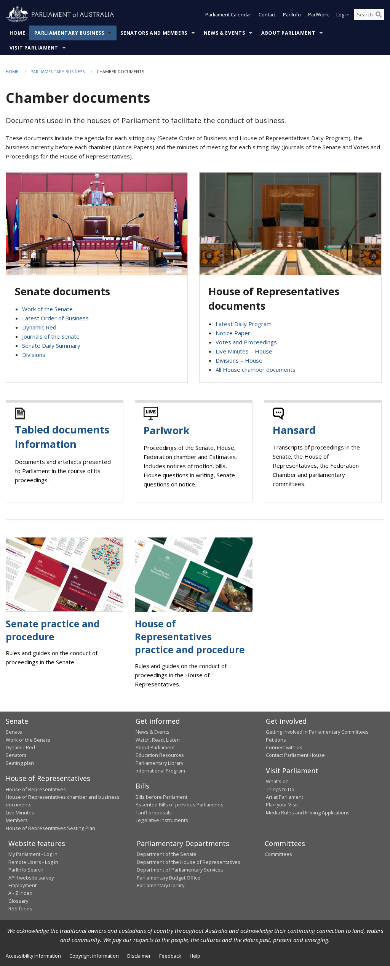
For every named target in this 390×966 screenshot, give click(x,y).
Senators (16, 755)
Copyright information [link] (94, 955)
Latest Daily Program (244, 324)
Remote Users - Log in (33, 862)
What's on (277, 781)
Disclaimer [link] (139, 955)
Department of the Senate (167, 854)
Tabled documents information (62, 436)
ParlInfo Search (25, 869)
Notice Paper (233, 333)
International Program (160, 770)
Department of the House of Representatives (188, 862)
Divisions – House (239, 360)
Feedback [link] (170, 955)
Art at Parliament (284, 796)
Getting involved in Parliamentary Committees (317, 731)
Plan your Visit (282, 804)
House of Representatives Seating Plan (50, 828)
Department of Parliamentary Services (180, 869)
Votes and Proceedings (246, 342)
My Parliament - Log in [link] (33, 854)
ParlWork (318, 14)
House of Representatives (36, 789)
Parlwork (167, 430)
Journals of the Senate (51, 336)
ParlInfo (292, 14)
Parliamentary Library (159, 763)
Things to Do (280, 789)
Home (18, 33)
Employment (22, 885)
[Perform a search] (378, 14)
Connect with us (284, 747)
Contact (267, 14)
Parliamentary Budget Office (168, 877)
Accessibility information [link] (33, 955)
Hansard (294, 430)
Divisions (33, 354)
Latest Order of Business (55, 318)
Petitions (276, 739)
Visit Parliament (34, 48)
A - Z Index (20, 892)
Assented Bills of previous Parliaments (180, 804)
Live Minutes (20, 812)
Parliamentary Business (69, 33)
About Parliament (288, 33)
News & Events (224, 33)
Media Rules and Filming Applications (308, 812)
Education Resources (160, 755)
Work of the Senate (47, 309)
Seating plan (20, 763)
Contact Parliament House (295, 755)
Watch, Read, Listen (158, 739)
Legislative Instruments (162, 820)
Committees (278, 854)
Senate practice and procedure (53, 630)
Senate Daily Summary (51, 345)
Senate (14, 731)
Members (17, 820)
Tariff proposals (154, 812)
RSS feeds (20, 908)
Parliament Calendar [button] (228, 14)
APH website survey (31, 877)
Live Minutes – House (244, 351)
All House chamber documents (256, 369)
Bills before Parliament (161, 796)
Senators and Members (153, 33)
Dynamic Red (39, 327)
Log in (343, 14)
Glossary (18, 900)
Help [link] (195, 955)
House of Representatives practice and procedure (190, 636)
